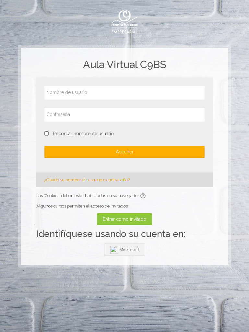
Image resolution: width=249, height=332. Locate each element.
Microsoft (128, 249)
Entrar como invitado (124, 219)
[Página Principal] (124, 22)
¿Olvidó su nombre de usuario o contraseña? (87, 179)
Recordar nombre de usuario (83, 133)
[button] (144, 195)
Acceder (125, 151)
